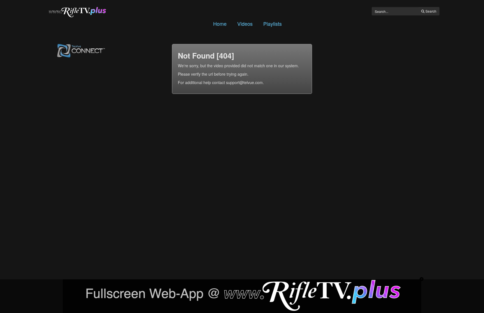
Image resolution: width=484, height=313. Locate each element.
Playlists (272, 23)
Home (220, 23)
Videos (245, 23)
